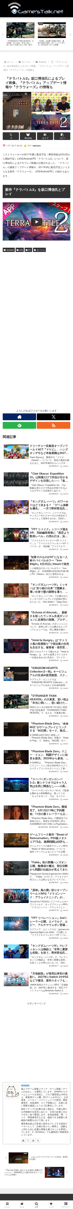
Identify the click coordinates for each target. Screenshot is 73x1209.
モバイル (41, 249)
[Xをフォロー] (53, 416)
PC (29, 249)
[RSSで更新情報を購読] (53, 425)
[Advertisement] (36, 291)
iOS (21, 249)
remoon (25, 1085)
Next (70, 34)
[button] (62, 136)
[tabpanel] (20, 34)
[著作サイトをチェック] (19, 416)
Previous (2, 34)
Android (10, 249)
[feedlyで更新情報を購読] (19, 425)
